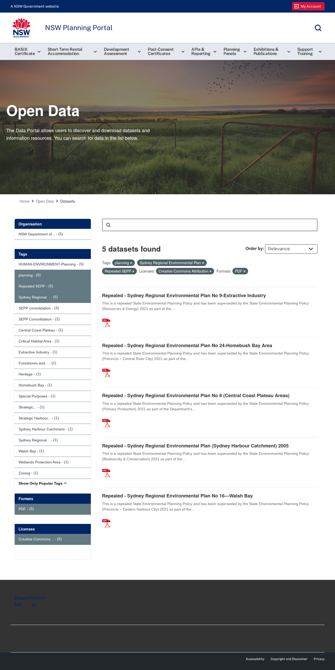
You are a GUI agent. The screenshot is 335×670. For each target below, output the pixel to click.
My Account (311, 6)
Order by (254, 248)
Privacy (319, 659)
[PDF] (108, 317)
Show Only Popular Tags (41, 483)
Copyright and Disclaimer (289, 659)
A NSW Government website (34, 6)
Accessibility (255, 659)
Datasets (67, 201)
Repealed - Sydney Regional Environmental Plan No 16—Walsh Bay (177, 495)
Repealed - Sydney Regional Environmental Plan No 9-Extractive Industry (184, 295)
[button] (26, 51)
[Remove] (131, 263)
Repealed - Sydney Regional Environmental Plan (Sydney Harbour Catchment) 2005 (195, 445)
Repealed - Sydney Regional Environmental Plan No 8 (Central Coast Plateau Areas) (195, 395)
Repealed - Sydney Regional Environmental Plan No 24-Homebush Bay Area (187, 345)
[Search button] (108, 225)
